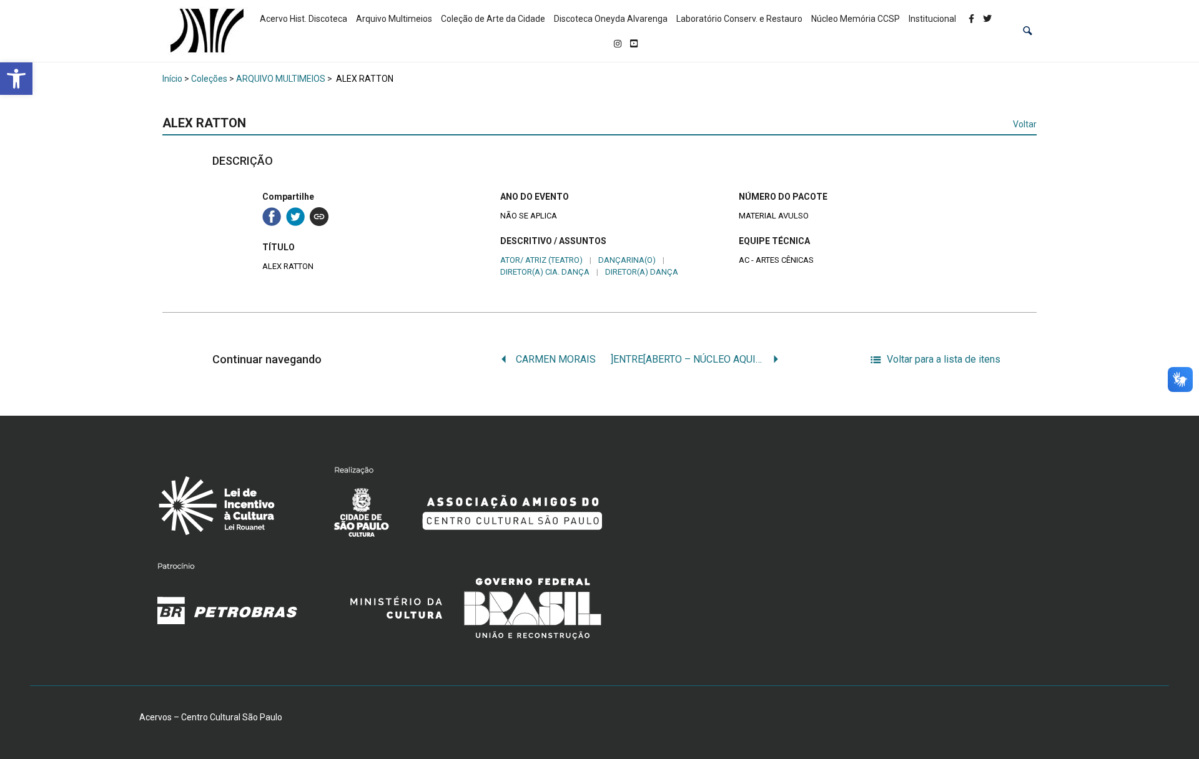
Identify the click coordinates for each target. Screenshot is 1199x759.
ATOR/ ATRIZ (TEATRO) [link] (541, 260)
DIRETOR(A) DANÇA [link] (641, 272)
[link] (16, 78)
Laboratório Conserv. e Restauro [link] (739, 19)
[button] (1028, 31)
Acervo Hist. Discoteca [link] (303, 19)
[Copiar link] (319, 216)
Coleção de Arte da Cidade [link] (493, 19)
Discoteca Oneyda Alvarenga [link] (611, 19)
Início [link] (172, 79)
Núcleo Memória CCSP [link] (855, 19)
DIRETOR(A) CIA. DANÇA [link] (545, 272)
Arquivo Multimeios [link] (394, 19)
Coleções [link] (209, 79)
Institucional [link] (932, 19)
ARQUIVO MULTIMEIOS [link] (280, 79)
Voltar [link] (1025, 124)
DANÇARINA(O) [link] (627, 260)
